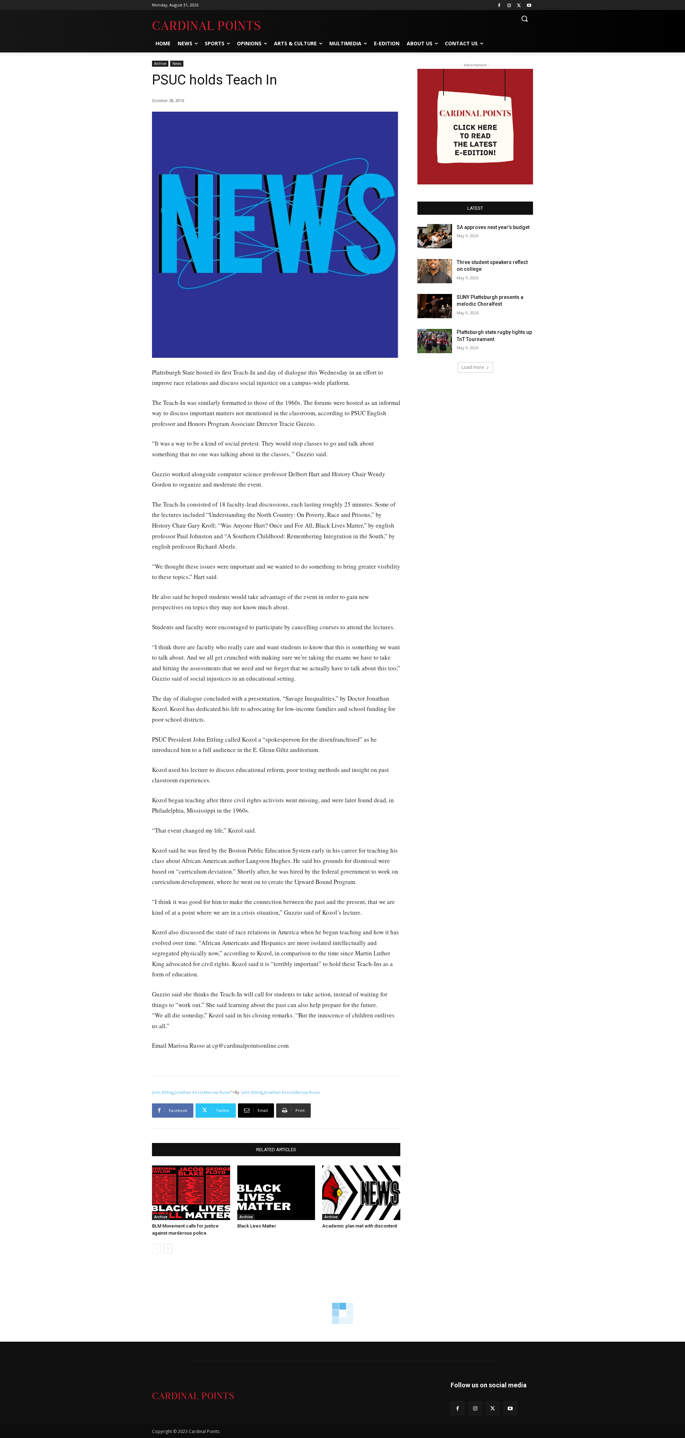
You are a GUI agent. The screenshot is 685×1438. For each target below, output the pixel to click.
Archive (160, 63)
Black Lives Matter (256, 1226)
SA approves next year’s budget (494, 227)
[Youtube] (529, 5)
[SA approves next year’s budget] (434, 236)
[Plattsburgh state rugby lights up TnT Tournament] (434, 341)
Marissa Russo (217, 1092)
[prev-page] (156, 1248)
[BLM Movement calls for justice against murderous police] (191, 1192)
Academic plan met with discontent (359, 1226)
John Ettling (162, 1092)
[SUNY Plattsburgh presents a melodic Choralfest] (434, 306)
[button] (524, 18)
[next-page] (167, 1248)
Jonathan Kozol (188, 1092)
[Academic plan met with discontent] (361, 1192)
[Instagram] (509, 5)
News (176, 63)
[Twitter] (519, 5)
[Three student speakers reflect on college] (434, 271)
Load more (473, 367)
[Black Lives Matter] (276, 1192)
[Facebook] (499, 5)
